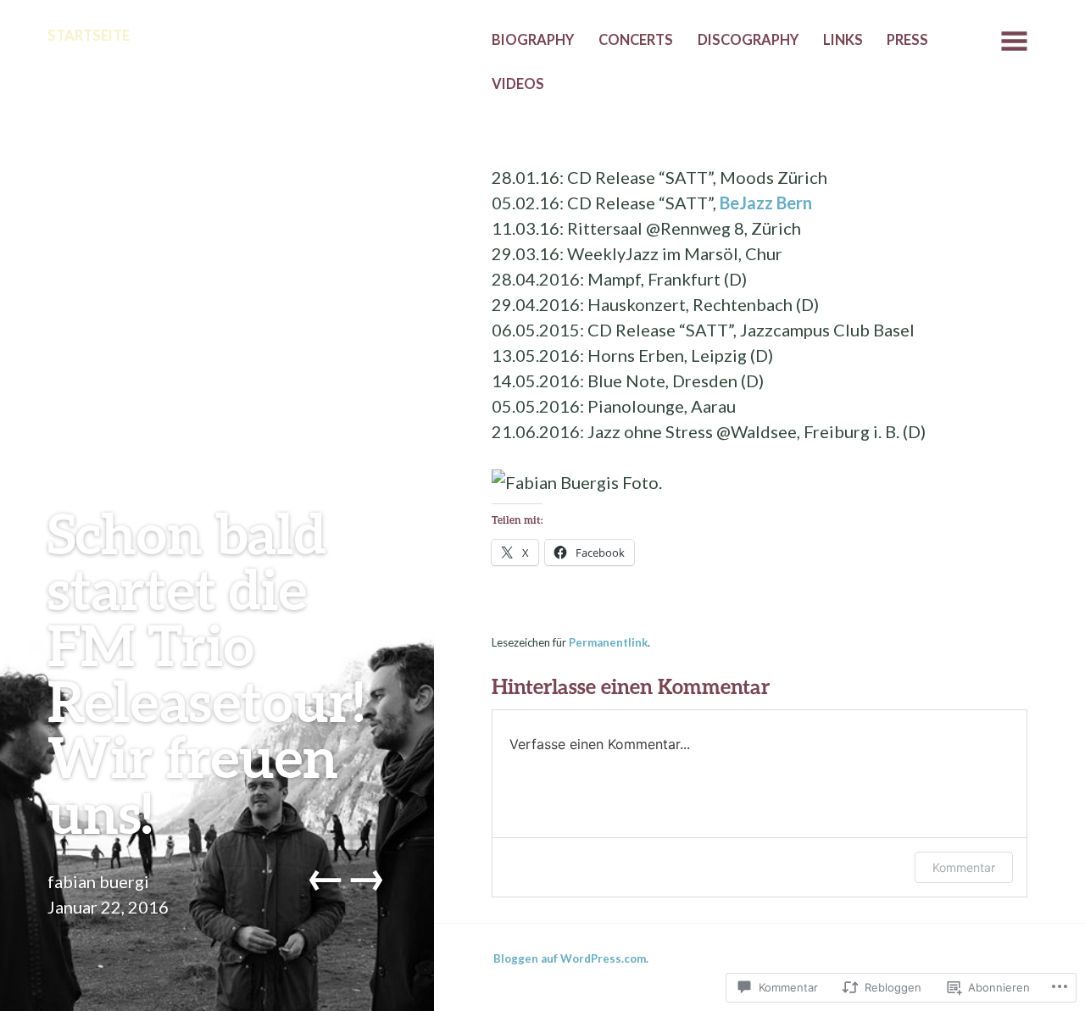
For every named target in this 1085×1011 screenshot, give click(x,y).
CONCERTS (635, 39)
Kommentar (963, 867)
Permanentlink (608, 642)
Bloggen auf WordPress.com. (570, 958)
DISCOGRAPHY (748, 39)
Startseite (88, 35)
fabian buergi (98, 881)
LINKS (843, 39)
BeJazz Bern (766, 202)
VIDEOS (518, 83)
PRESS (907, 39)
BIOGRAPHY (533, 39)
